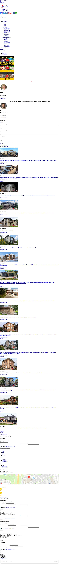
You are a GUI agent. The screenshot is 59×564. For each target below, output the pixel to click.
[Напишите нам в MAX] (1, 13)
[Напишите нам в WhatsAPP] (16, 13)
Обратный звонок (3, 98)
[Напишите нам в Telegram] (4, 13)
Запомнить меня (3, 556)
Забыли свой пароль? (3, 558)
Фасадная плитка (4, 461)
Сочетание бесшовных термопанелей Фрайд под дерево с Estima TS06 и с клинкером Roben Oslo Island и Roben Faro (18, 247)
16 (5, 146)
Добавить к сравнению (3, 179)
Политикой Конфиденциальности (10, 446)
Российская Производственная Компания (3, 3)
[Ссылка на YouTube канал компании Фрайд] (11, 13)
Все (7, 146)
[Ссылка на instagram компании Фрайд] (9, 13)
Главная (3, 451)
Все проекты (4, 52)
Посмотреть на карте (5, 6)
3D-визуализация (4, 466)
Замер (3, 465)
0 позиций (5, 47)
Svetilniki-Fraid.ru (5, 0)
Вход (1, 1)
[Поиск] (15, 15)
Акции (3, 453)
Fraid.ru (1, 0)
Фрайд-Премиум (4, 53)
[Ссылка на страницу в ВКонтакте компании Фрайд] (6, 13)
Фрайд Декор (4, 460)
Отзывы (3, 454)
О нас (3, 452)
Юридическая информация (4, 497)
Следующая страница (3, 434)
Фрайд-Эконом (4, 54)
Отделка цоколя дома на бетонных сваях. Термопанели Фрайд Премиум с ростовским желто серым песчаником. (18, 317)
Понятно (56, 561)
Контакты (3, 455)
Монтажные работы (5, 467)
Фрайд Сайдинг (4, 459)
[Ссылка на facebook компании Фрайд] (13, 13)
